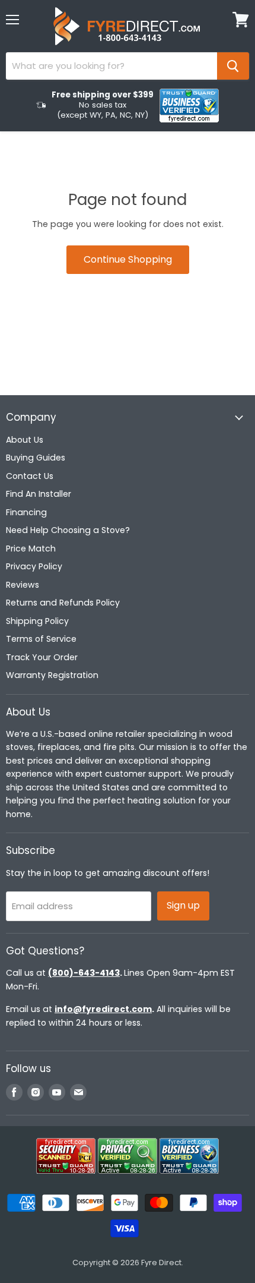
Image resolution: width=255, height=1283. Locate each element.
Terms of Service (41, 639)
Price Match (31, 548)
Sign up (183, 905)
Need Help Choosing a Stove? (68, 530)
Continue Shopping (128, 259)
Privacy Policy (34, 566)
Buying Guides (35, 458)
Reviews (22, 585)
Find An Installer (38, 494)
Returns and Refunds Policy (63, 603)
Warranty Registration (52, 675)
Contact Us (29, 476)
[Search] (233, 66)
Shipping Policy (37, 621)
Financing (26, 512)
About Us (24, 440)
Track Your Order (42, 657)
